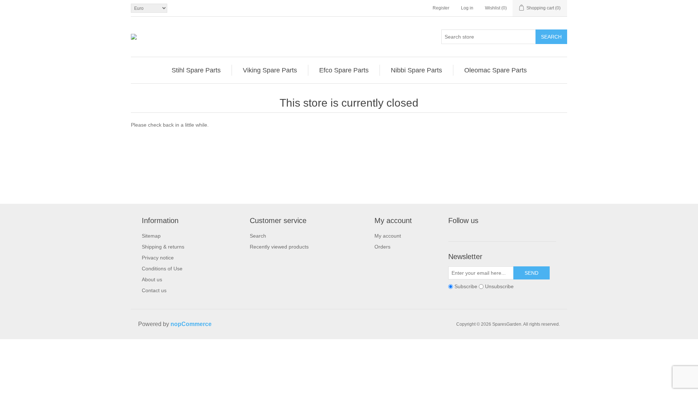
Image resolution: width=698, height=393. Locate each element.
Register (441, 8)
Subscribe (465, 286)
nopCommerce (191, 324)
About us (152, 279)
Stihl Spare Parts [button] (196, 70)
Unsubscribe (499, 286)
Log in (467, 8)
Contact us (154, 290)
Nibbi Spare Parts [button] (416, 70)
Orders (382, 247)
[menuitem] (196, 70)
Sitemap (151, 236)
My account (387, 236)
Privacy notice (158, 258)
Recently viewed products (279, 247)
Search (551, 37)
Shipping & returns (163, 247)
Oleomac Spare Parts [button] (495, 70)
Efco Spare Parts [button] (344, 70)
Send (531, 273)
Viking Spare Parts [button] (270, 70)
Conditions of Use (162, 268)
